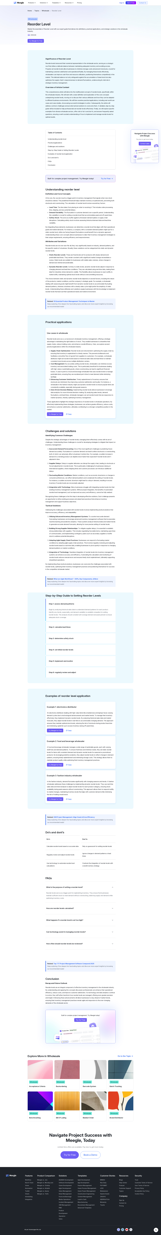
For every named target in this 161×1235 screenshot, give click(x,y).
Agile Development (65, 1188)
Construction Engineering (86, 1194)
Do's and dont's (53, 158)
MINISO (102, 1180)
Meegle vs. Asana (43, 1191)
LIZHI (101, 1188)
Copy (70, 414)
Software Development (66, 1182)
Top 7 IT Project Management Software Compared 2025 (74, 964)
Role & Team (29, 1182)
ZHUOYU (103, 1196)
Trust (136, 1180)
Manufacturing (82, 1202)
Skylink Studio (104, 1194)
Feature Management (85, 1185)
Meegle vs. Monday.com (45, 1182)
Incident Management (66, 1202)
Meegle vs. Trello (43, 1194)
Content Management (85, 1196)
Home (30, 11)
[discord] (118, 1230)
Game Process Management (87, 1188)
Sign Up (121, 1200)
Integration (28, 1199)
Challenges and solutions (56, 146)
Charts (27, 1194)
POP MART (103, 1185)
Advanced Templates (84, 1208)
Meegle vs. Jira (42, 1180)
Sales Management (65, 1191)
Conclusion (51, 165)
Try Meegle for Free (35, 41)
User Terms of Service (142, 1185)
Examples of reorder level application (60, 154)
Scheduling (28, 1196)
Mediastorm (104, 1191)
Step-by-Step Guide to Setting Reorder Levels (63, 150)
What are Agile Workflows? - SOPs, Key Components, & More (76, 579)
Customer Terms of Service (143, 1182)
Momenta (103, 1202)
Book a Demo (90, 1155)
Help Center (123, 1182)
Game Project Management (87, 1191)
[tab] (80, 604)
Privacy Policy (139, 1188)
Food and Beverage (65, 1196)
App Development (83, 1182)
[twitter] (130, 1230)
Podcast (121, 1185)
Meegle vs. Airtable (43, 1188)
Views (27, 1185)
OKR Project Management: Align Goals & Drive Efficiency (74, 817)
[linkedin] (122, 1230)
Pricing (79, 3)
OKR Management (65, 1205)
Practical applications (55, 143)
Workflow (28, 1180)
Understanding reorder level (57, 139)
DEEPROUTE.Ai (104, 1199)
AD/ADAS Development (66, 1180)
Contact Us (142, 3)
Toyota (102, 1205)
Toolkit (27, 1191)
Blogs (121, 1180)
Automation (29, 1188)
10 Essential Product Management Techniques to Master (74, 301)
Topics (36, 11)
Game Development (65, 1185)
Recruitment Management (86, 1205)
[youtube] (126, 1230)
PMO (60, 1208)
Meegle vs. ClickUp (43, 1185)
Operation (62, 1216)
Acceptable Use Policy (142, 1191)
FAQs (50, 161)
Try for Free (80, 1020)
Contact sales (144, 144)
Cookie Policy (139, 1194)
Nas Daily (103, 1182)
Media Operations (65, 1199)
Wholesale (45, 11)
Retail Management (65, 1194)
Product (61, 1210)
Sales (60, 1219)
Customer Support (125, 1188)
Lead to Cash (82, 1199)
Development (63, 1213)
